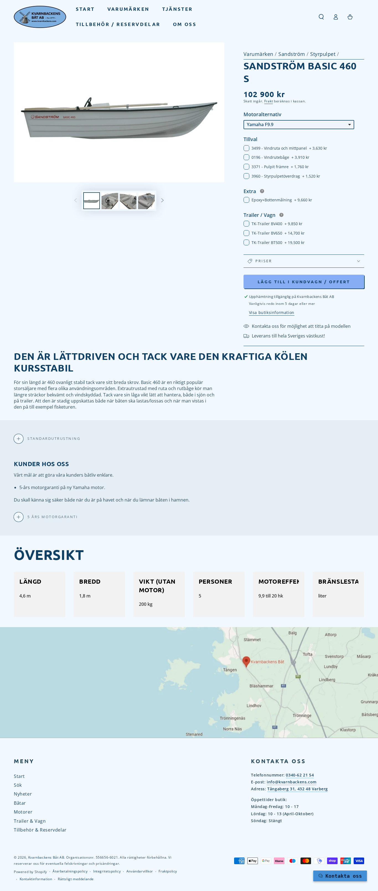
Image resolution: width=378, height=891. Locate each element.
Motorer (23, 812)
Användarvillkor (139, 871)
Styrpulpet (323, 54)
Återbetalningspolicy (70, 871)
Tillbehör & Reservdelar (40, 830)
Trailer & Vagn (30, 821)
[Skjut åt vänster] (75, 201)
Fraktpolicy (168, 871)
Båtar (20, 803)
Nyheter (23, 794)
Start (19, 776)
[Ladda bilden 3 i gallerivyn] (128, 200)
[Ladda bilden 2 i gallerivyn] (110, 200)
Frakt (268, 101)
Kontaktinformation (36, 879)
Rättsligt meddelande (76, 879)
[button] (321, 17)
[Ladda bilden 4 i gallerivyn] (146, 200)
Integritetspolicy (107, 871)
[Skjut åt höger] (162, 201)
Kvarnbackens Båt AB (46, 857)
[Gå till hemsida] (40, 17)
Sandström (292, 54)
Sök (18, 785)
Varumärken (258, 54)
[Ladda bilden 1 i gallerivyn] (91, 200)
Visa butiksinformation (271, 312)
